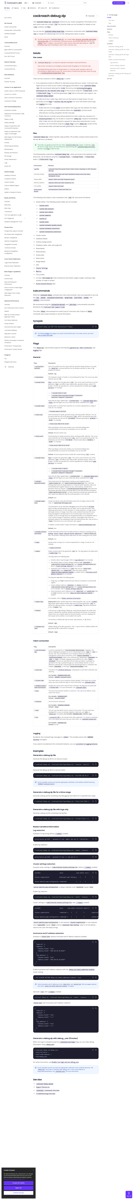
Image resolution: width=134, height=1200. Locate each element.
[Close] (33, 1170)
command (55, 22)
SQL (24, 8)
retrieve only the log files (63, 102)
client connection (85, 348)
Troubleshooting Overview (45, 1094)
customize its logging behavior (87, 744)
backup (50, 533)
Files (109, 23)
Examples (110, 43)
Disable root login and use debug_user (65, 1062)
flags (49, 93)
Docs (8, 8)
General (110, 35)
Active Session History (44, 284)
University (11, 367)
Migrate (16, 8)
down (58, 108)
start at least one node (45, 335)
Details (109, 17)
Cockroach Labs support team (54, 307)
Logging (110, 41)
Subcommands (111, 26)
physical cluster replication (72, 533)
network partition (45, 119)
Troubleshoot (55, 8)
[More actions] (97, 15)
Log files (36, 169)
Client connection (113, 38)
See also (109, 78)
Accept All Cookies (19, 1183)
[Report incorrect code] (93, 326)
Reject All (18, 1188)
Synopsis (109, 29)
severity (36, 740)
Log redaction (114, 62)
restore (56, 533)
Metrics (38, 271)
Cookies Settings (18, 1193)
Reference (33, 8)
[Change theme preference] (128, 2)
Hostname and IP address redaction (118, 69)
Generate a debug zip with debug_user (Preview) (119, 74)
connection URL (55, 717)
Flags (108, 32)
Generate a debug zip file (115, 46)
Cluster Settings (42, 268)
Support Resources (43, 1087)
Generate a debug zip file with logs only (118, 56)
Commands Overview (48, 1090)
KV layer (91, 506)
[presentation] (66, 764)
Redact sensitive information (116, 59)
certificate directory (64, 670)
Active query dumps (38, 190)
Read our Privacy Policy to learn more (14, 1179)
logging (35, 350)
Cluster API (43, 8)
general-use (74, 348)
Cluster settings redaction (117, 65)
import (61, 533)
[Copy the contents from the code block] (96, 326)
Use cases (111, 20)
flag (53, 73)
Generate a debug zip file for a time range (119, 50)
